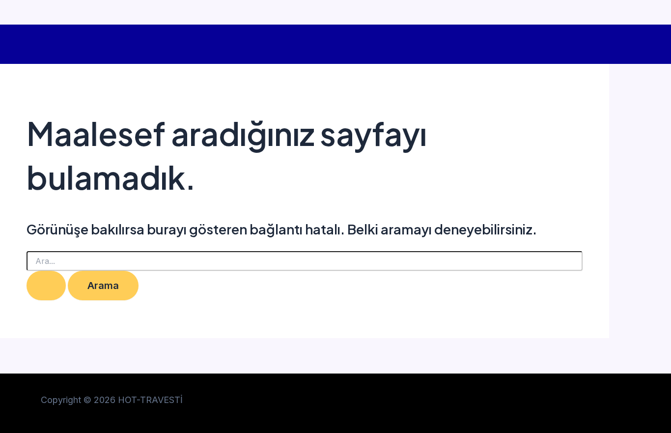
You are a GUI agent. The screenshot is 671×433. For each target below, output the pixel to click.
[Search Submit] (46, 285)
